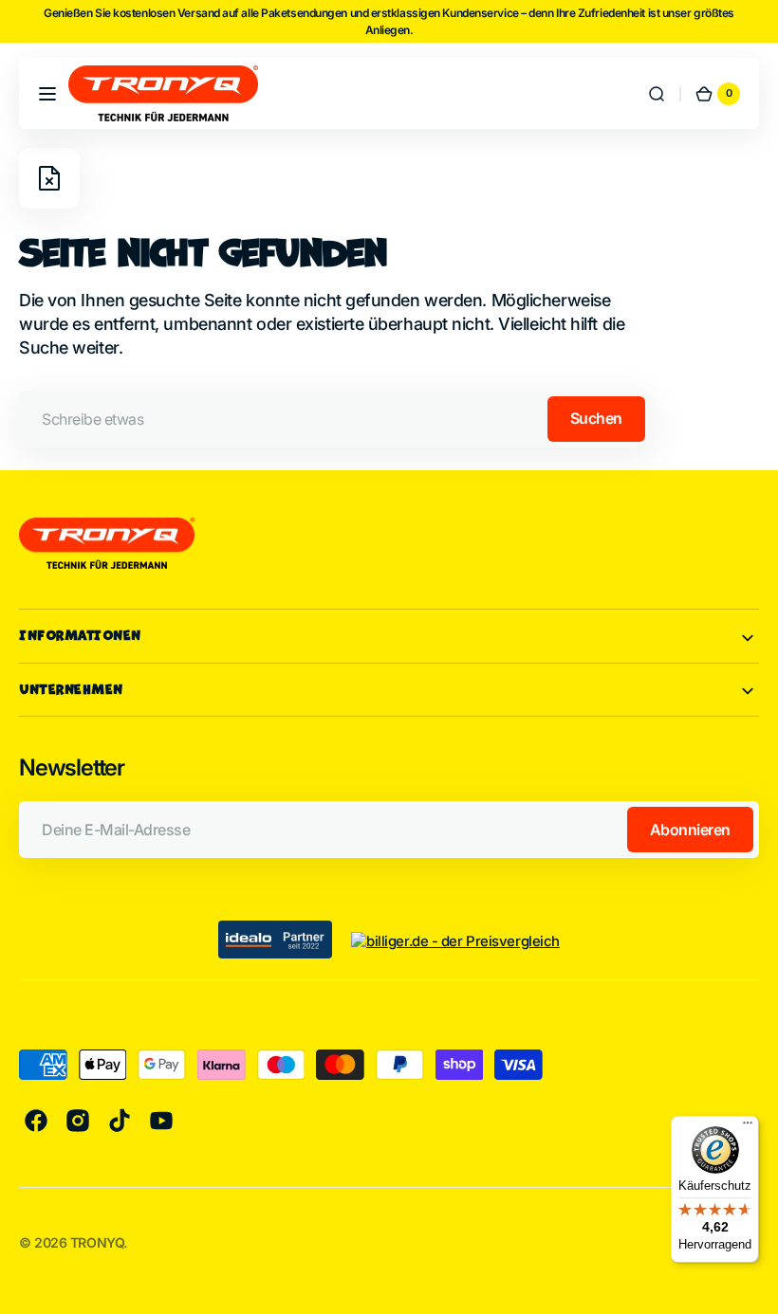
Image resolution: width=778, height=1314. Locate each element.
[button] (47, 94)
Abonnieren (690, 829)
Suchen (596, 418)
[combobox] (335, 419)
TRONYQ (96, 1242)
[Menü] (747, 1127)
